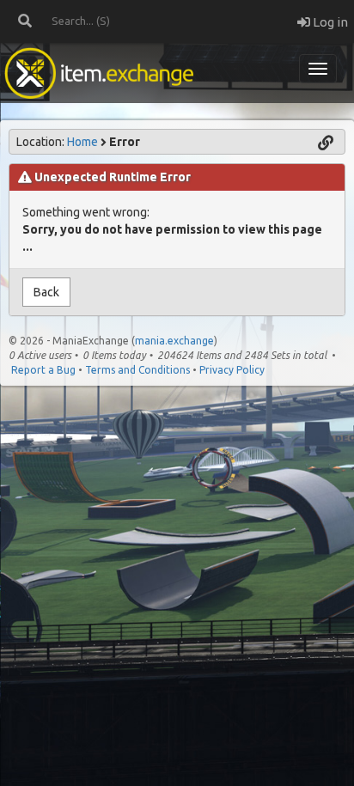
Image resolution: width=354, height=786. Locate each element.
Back (46, 292)
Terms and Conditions (137, 369)
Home (82, 142)
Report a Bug (43, 369)
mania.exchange (174, 340)
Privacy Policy (232, 369)
